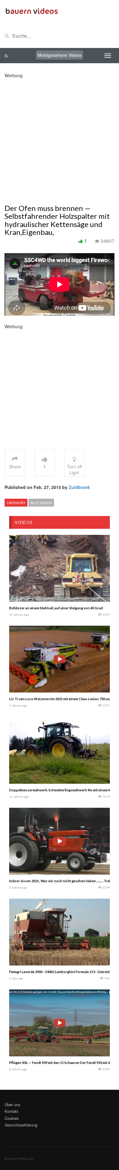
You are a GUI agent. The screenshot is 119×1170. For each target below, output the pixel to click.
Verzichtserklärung (21, 1125)
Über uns (12, 1104)
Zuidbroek (79, 487)
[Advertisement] (59, 137)
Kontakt (11, 1111)
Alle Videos (41, 502)
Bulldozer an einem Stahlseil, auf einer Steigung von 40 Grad (56, 608)
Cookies (12, 1118)
